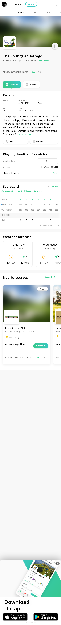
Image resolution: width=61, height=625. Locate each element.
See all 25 (49, 277)
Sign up (31, 4)
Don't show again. (30, 622)
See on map (44, 60)
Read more (25, 134)
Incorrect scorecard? (50, 225)
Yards (47, 187)
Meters (55, 187)
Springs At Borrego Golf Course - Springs (21, 191)
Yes (33, 72)
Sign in (18, 4)
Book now (41, 346)
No (39, 72)
